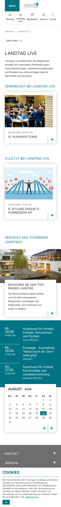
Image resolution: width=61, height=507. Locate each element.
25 (16, 417)
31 (10, 422)
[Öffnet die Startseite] (31, 5)
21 (36, 413)
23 (50, 413)
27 (30, 417)
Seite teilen (12, 40)
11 (17, 408)
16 (50, 408)
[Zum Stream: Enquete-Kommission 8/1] (52, 215)
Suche (52, 19)
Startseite (9, 31)
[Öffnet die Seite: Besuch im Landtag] (30, 266)
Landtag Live (20, 19)
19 (23, 413)
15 (43, 408)
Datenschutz (32, 497)
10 (10, 408)
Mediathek (32, 19)
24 (10, 417)
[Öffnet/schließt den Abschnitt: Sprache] (54, 462)
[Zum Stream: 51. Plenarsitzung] (52, 140)
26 (23, 417)
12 (23, 408)
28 (36, 417)
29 (43, 417)
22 (43, 413)
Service (44, 19)
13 (30, 408)
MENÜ (12, 5)
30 (50, 417)
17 (10, 413)
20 (30, 413)
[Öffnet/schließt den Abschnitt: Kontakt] (54, 453)
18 (16, 413)
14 (36, 408)
